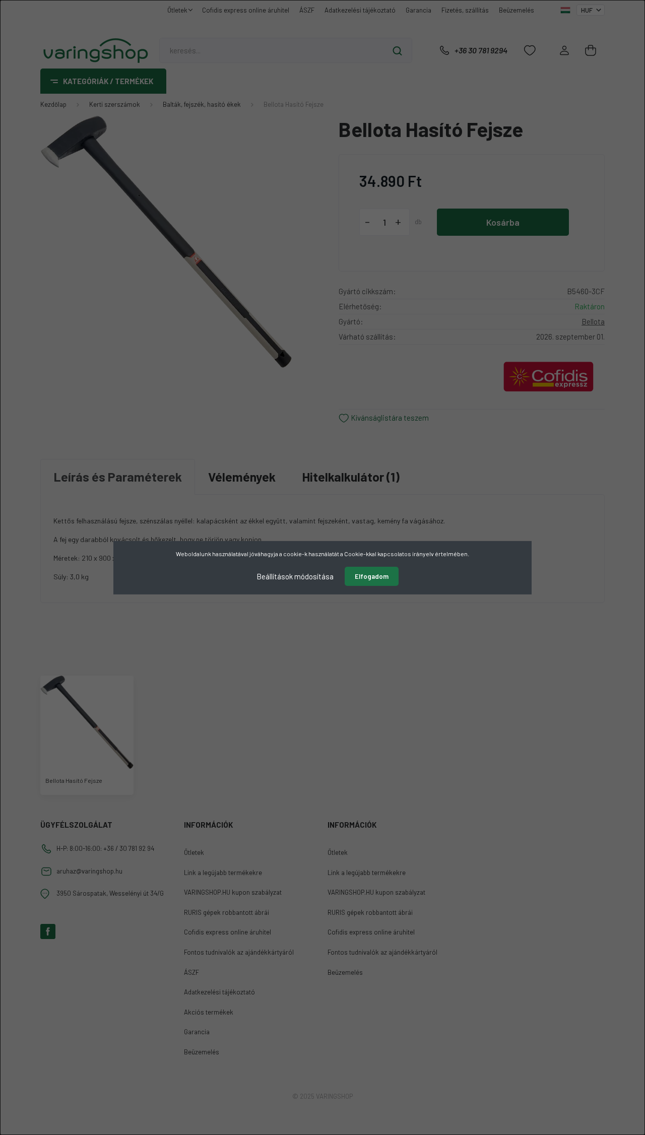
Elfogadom (372, 576)
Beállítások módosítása (295, 575)
